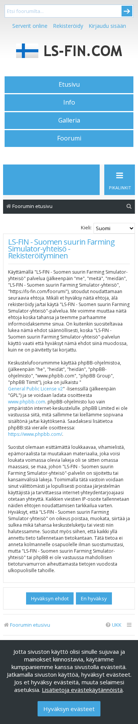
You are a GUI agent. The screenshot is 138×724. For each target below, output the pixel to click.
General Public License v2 (35, 388)
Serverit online (30, 25)
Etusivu (69, 84)
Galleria (69, 120)
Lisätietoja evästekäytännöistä (82, 689)
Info (69, 102)
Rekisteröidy (68, 25)
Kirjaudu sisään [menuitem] (107, 25)
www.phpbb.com (26, 401)
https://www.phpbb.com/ (35, 434)
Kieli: (86, 227)
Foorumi (69, 138)
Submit (127, 11)
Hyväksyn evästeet (69, 709)
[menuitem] (129, 206)
